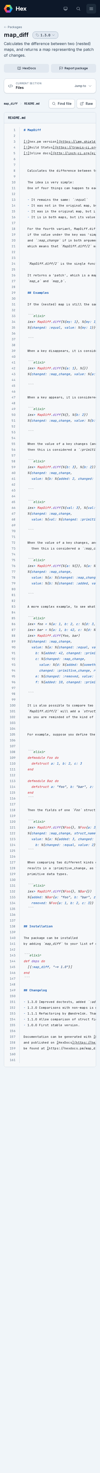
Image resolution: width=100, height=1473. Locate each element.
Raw (89, 103)
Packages (15, 27)
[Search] (78, 9)
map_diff (16, 34)
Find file (65, 103)
